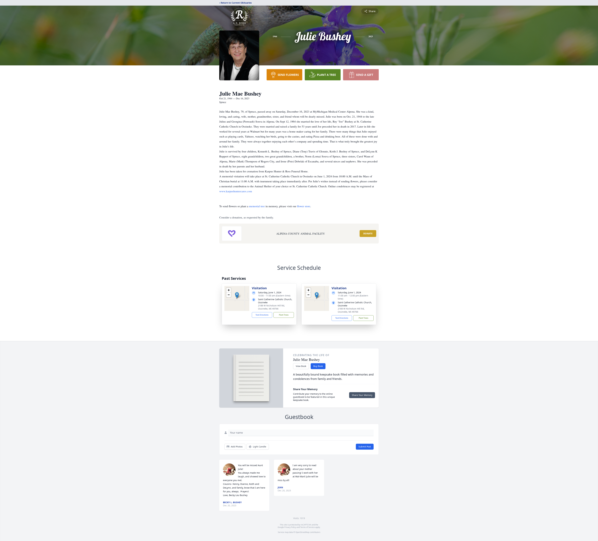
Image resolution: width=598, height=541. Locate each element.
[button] (237, 295)
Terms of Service (307, 527)
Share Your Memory (362, 395)
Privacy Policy (290, 527)
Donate (368, 233)
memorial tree (257, 206)
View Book (301, 366)
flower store (303, 206)
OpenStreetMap (302, 532)
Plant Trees (284, 315)
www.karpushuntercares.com (235, 191)
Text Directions (262, 315)
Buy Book (318, 366)
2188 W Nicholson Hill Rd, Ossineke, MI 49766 (271, 307)
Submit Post (364, 446)
